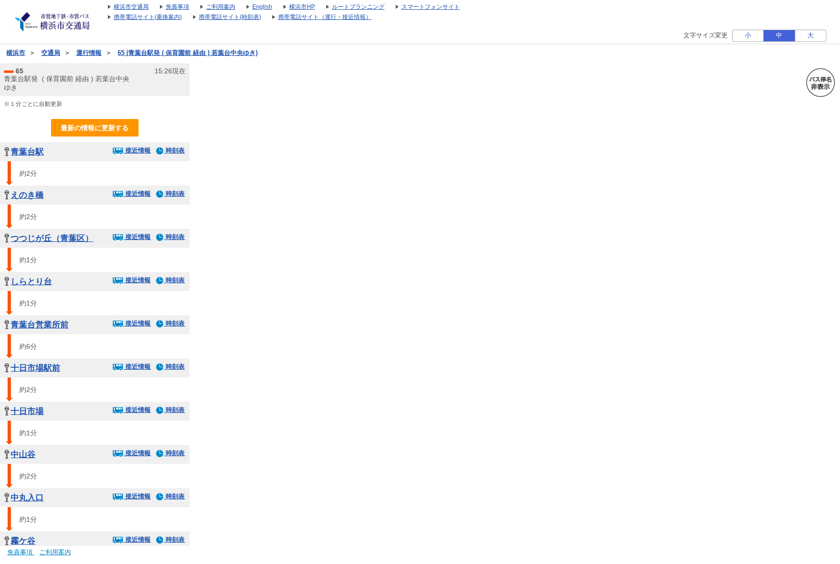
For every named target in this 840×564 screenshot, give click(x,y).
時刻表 (174, 150)
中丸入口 (27, 497)
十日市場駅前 (35, 368)
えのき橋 (27, 195)
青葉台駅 (27, 151)
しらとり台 (31, 281)
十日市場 (27, 411)
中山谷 (23, 454)
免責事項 (21, 552)
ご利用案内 (55, 552)
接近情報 (137, 150)
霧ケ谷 (23, 541)
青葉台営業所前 (40, 324)
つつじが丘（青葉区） (52, 238)
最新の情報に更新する (95, 128)
